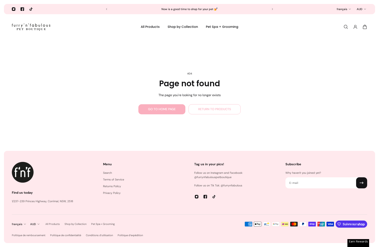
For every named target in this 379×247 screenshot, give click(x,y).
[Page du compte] (355, 27)
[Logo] (31, 27)
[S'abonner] (361, 182)
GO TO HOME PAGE (162, 109)
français (342, 9)
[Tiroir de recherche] (346, 27)
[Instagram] (13, 9)
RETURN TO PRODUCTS (214, 109)
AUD (359, 9)
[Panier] (365, 27)
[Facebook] (22, 9)
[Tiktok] (31, 9)
